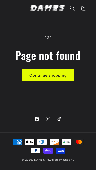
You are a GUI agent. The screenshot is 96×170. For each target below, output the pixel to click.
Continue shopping (48, 75)
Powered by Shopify (60, 159)
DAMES (39, 159)
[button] (10, 8)
